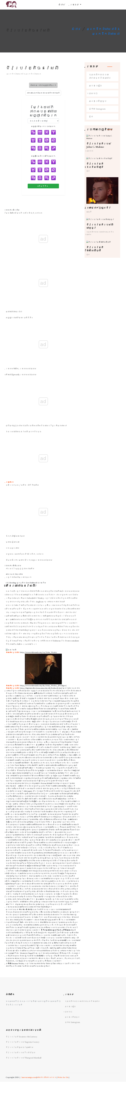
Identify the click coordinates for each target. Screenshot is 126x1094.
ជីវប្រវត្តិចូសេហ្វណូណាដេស (19, 1047)
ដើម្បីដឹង (43, 186)
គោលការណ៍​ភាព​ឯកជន (46, 1077)
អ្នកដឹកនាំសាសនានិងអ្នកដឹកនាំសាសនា (23, 74)
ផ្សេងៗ (93, 93)
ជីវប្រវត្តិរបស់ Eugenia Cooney (22, 1042)
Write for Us (63, 1077)
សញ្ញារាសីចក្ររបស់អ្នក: (43, 126)
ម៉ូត (91, 116)
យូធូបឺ (89, 212)
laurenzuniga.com (29, 1077)
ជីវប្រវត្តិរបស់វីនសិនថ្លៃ (20, 1052)
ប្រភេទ (74, 4)
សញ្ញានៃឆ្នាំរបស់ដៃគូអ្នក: (43, 156)
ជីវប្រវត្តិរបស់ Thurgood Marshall (23, 1058)
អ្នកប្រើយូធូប (98, 101)
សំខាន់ (61, 4)
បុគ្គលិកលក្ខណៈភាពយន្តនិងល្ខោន (100, 76)
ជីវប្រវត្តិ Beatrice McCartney (21, 1037)
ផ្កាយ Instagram (97, 108)
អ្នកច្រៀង (95, 85)
